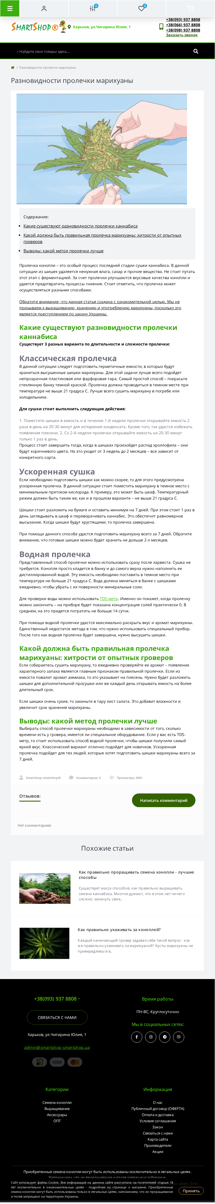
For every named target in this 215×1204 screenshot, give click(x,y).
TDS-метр (109, 598)
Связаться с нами (57, 1017)
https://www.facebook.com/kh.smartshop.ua (136, 1037)
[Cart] (190, 8)
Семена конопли (57, 1102)
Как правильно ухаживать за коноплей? (119, 929)
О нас (157, 1102)
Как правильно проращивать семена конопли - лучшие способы (136, 874)
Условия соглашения (158, 1120)
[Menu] (10, 8)
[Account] (44, 8)
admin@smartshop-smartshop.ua (57, 1047)
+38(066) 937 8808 (183, 24)
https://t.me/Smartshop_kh (164, 1037)
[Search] (196, 51)
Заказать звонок (182, 35)
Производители (157, 1145)
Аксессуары (57, 1114)
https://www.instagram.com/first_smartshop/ (150, 1037)
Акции (157, 1151)
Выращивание (57, 1108)
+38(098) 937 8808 (183, 30)
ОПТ (57, 1120)
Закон (157, 1126)
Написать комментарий (163, 800)
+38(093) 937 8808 (183, 19)
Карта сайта (158, 1139)
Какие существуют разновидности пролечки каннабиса (80, 226)
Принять (191, 1190)
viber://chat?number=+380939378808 (178, 1037)
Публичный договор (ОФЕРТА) (157, 1108)
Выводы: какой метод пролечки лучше (63, 250)
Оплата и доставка (158, 1114)
